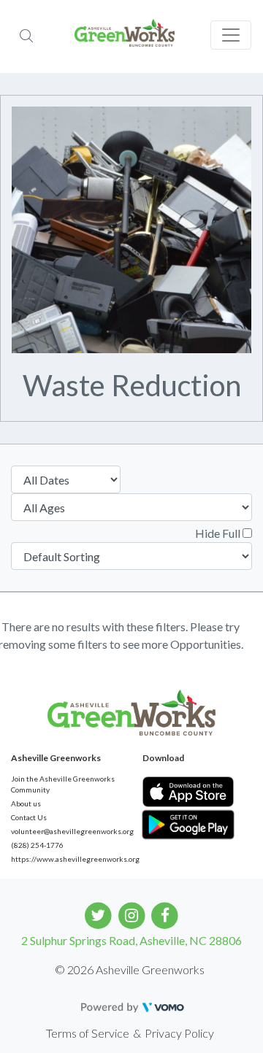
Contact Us (29, 817)
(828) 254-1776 (37, 845)
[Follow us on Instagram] (132, 914)
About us (26, 803)
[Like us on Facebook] (164, 914)
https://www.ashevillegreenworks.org (66, 859)
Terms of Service (87, 1033)
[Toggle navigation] (230, 35)
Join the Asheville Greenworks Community (63, 784)
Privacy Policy (179, 1033)
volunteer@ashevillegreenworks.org (66, 831)
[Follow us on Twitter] (98, 914)
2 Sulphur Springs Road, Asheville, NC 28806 (131, 940)
